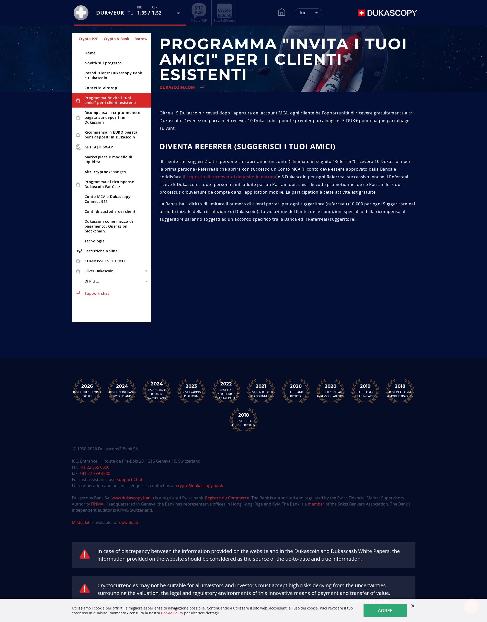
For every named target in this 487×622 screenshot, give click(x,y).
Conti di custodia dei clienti (111, 211)
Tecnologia (95, 241)
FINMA (97, 504)
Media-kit (81, 522)
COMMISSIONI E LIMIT (105, 261)
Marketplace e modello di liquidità (108, 159)
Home (90, 53)
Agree (385, 610)
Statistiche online (101, 251)
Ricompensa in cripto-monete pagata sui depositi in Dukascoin (112, 117)
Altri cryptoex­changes (105, 171)
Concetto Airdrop (101, 87)
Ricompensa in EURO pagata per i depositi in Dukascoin (111, 134)
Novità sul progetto (103, 63)
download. (129, 522)
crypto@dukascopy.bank (199, 485)
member (316, 504)
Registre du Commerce (227, 498)
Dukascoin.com (177, 87)
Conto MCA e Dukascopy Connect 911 (108, 199)
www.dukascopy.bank (132, 498)
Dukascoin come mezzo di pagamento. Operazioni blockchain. (109, 226)
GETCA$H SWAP (99, 147)
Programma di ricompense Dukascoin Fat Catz (109, 184)
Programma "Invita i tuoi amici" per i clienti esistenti (111, 100)
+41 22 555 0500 (94, 467)
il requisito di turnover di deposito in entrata (229, 177)
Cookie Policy (172, 613)
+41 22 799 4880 (95, 473)
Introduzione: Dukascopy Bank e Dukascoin (113, 75)
